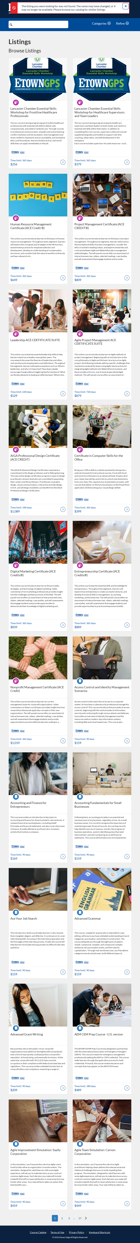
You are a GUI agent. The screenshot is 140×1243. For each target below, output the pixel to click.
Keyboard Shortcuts (99, 1232)
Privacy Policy (76, 1232)
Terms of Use (57, 1232)
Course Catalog (38, 1232)
